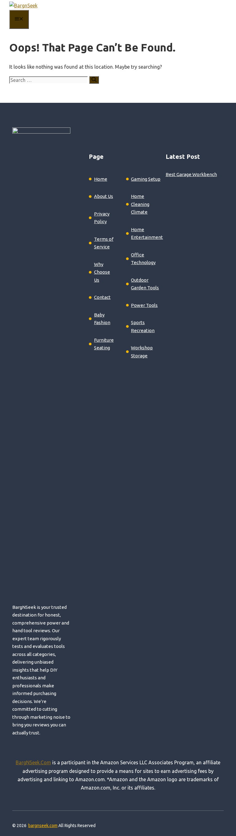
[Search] (94, 80)
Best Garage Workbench (191, 174)
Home (100, 179)
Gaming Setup (145, 179)
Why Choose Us (102, 272)
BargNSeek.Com (33, 762)
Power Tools (144, 305)
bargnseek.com (42, 825)
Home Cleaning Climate (140, 204)
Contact (102, 297)
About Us (103, 196)
